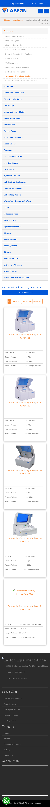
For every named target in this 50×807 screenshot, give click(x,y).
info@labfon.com (16, 3)
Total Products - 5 (25, 292)
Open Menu (46, 11)
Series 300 (37, 301)
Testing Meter (10, 246)
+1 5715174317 (36, 3)
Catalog (7, 750)
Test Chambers (11, 239)
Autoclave (8, 86)
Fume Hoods (10, 144)
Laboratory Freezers (13, 188)
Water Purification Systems (16, 278)
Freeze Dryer (10, 131)
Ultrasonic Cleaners (13, 265)
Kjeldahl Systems (12, 176)
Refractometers (11, 214)
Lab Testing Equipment (15, 182)
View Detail (25, 324)
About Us (7, 739)
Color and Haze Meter (14, 112)
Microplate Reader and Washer (18, 201)
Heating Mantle (11, 163)
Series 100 (16, 301)
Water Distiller (11, 271)
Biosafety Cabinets (12, 99)
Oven (6, 208)
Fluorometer (9, 125)
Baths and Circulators (14, 93)
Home (6, 733)
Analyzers (18, 20)
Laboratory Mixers (12, 195)
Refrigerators (10, 220)
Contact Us (8, 755)
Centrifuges (9, 105)
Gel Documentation (13, 156)
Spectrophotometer (12, 227)
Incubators (9, 169)
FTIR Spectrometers (13, 137)
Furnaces (8, 150)
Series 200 (27, 301)
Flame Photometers (13, 118)
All (9, 301)
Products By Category (12, 744)
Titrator (7, 252)
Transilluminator (11, 259)
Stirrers (7, 233)
